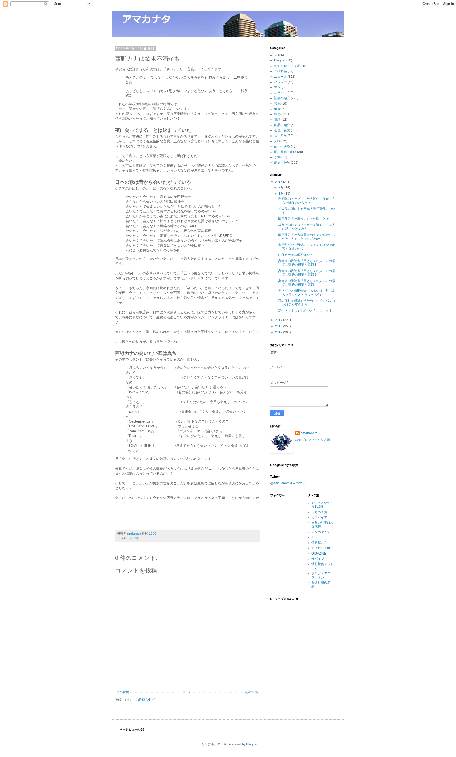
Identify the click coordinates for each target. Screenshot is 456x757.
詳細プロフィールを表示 (312, 440)
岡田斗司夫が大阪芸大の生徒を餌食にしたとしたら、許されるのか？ (306, 236)
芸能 (277, 103)
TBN (314, 537)
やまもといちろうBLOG (322, 504)
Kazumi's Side (321, 548)
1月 (281, 193)
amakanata (309, 433)
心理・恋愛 (282, 130)
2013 (279, 326)
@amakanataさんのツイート (291, 483)
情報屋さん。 (320, 543)
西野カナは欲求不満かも (295, 255)
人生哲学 (280, 136)
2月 (281, 187)
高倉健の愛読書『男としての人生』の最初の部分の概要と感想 (306, 283)
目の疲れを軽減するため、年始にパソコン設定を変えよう (306, 302)
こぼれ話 (133, 538)
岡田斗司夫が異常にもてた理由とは (303, 219)
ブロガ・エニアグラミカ (322, 575)
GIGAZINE (318, 553)
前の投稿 (251, 692)
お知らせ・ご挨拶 (287, 66)
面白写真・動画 (285, 152)
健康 (277, 109)
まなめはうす (320, 532)
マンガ (279, 87)
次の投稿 (122, 692)
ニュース (280, 77)
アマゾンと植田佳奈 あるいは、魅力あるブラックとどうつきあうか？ (306, 292)
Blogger (280, 60)
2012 (279, 332)
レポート (280, 93)
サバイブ (317, 559)
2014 (279, 320)
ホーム (187, 692)
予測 (277, 157)
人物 (277, 141)
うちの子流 (319, 512)
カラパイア (319, 517)
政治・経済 (282, 146)
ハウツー (280, 82)
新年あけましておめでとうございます (305, 311)
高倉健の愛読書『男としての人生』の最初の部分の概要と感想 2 (306, 272)
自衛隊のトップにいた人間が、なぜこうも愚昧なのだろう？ (306, 200)
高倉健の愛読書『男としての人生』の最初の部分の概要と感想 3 (306, 262)
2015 (279, 182)
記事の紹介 (282, 98)
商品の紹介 (282, 125)
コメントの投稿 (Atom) (139, 700)
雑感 (277, 114)
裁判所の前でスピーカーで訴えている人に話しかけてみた (306, 226)
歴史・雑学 (282, 162)
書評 (277, 120)
